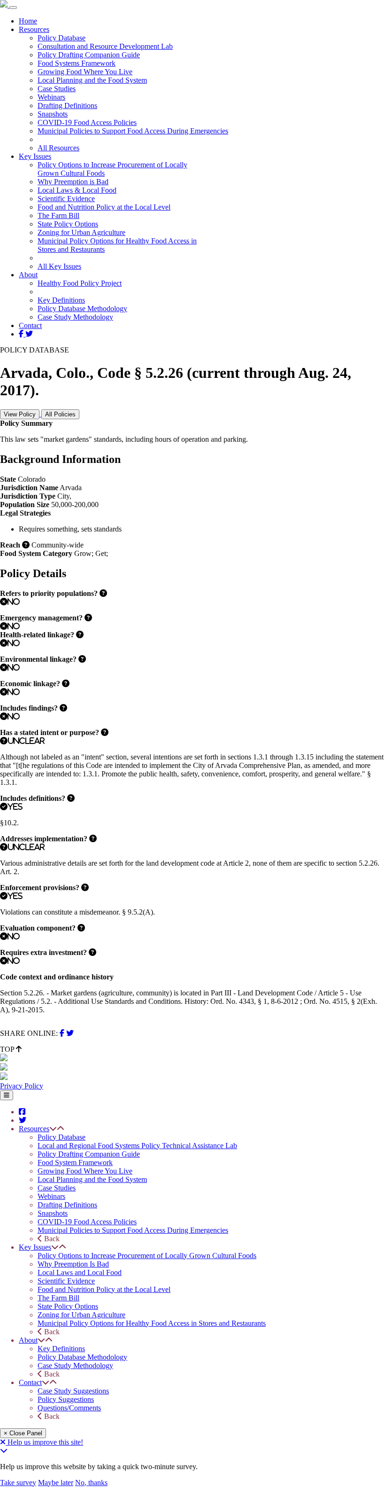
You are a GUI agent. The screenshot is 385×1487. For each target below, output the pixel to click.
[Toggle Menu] (6, 1095)
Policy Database (61, 38)
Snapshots (53, 114)
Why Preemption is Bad (73, 182)
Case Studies (57, 89)
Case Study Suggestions (73, 1391)
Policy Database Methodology (82, 309)
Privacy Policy (21, 1086)
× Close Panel (23, 1433)
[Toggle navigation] (13, 7)
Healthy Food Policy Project (80, 283)
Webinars (51, 97)
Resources (34, 29)
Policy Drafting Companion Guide (89, 55)
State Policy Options (68, 224)
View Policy (20, 414)
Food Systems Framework (77, 63)
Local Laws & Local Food (77, 190)
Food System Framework (75, 1162)
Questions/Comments (69, 1408)
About (28, 275)
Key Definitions (61, 300)
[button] (53, 1129)
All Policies (60, 414)
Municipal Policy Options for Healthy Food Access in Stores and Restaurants (152, 1323)
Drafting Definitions (67, 106)
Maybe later (55, 1483)
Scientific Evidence (66, 199)
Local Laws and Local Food (80, 1272)
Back (51, 1239)
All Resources (58, 148)
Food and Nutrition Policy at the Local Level (104, 207)
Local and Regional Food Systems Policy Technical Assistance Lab (137, 1146)
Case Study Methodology (75, 317)
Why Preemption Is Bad (73, 1264)
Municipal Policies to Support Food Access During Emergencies (133, 131)
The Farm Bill (58, 215)
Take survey (18, 1483)
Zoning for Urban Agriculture (81, 232)
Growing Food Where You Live (85, 72)
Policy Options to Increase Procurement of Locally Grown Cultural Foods (147, 1256)
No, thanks (91, 1483)
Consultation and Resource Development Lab (105, 46)
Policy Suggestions (66, 1399)
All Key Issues (59, 266)
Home (28, 21)
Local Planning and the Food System (92, 80)
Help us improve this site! (45, 1442)
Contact (30, 325)
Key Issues (35, 156)
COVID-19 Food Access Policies (87, 122)
